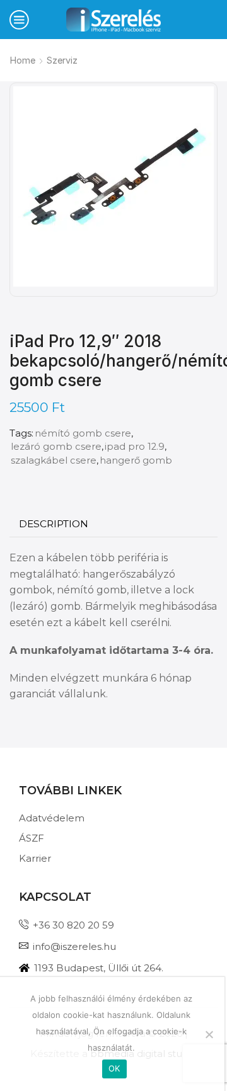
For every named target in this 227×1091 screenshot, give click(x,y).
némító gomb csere (83, 433)
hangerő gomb (136, 460)
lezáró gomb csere (56, 446)
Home (22, 60)
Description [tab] (53, 524)
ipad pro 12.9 (135, 446)
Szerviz (62, 60)
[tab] (53, 524)
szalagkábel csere (53, 460)
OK (114, 1068)
